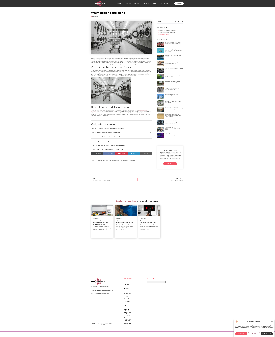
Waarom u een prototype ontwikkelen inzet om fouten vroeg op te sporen (173, 50)
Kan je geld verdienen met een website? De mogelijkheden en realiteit (127, 321)
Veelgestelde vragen (164, 34)
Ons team (128, 3)
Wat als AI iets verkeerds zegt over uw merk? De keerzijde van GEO (173, 134)
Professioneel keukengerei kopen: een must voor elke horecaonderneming (100, 222)
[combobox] (179, 3)
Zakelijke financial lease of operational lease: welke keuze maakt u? (172, 128)
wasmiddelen (132, 160)
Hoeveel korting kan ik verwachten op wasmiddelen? (121, 132)
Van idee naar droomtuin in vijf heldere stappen (172, 75)
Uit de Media (145, 3)
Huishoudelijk (95, 16)
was (121, 160)
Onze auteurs (127, 301)
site (150, 70)
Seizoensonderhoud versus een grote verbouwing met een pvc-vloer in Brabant (173, 115)
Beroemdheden (127, 298)
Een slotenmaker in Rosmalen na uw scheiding (173, 102)
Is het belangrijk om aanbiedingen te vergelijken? (121, 141)
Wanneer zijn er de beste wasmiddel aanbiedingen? (121, 136)
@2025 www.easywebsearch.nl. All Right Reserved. (102, 324)
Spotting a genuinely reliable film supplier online (173, 56)
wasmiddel (125, 160)
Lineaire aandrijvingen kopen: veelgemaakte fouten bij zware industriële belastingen (172, 122)
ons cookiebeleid (261, 328)
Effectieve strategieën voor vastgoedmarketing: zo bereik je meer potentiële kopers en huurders (174, 96)
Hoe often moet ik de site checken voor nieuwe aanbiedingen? (121, 145)
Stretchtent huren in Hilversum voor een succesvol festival (172, 82)
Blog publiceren (164, 3)
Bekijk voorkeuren (266, 333)
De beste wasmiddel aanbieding (167, 32)
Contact (154, 3)
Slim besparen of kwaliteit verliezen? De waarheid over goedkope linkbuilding (127, 311)
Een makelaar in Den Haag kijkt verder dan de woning (172, 62)
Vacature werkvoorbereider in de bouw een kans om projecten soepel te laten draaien (174, 109)
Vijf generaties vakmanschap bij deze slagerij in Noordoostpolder (173, 43)
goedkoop (108, 160)
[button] (272, 321)
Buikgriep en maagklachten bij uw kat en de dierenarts (173, 88)
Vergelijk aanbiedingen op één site (167, 30)
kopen (113, 160)
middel (117, 160)
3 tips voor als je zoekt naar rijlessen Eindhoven (174, 69)
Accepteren (241, 333)
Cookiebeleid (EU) (127, 304)
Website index (127, 293)
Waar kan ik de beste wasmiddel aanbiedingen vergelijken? (121, 128)
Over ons (120, 3)
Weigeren (254, 333)
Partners (136, 3)
